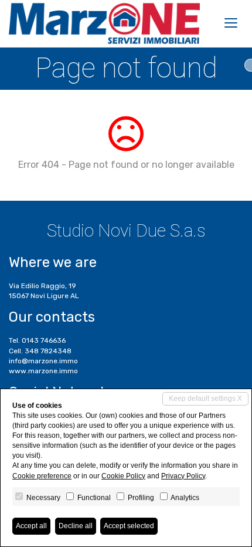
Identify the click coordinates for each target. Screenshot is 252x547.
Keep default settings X (205, 398)
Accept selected (129, 526)
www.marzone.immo (43, 371)
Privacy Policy (183, 476)
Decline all (76, 526)
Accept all (31, 526)
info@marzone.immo (43, 361)
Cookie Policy (123, 476)
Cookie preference (41, 476)
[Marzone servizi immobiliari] (104, 23)
